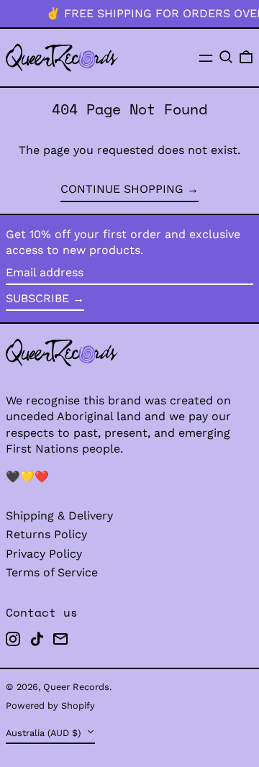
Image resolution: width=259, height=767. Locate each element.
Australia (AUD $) (44, 732)
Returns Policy (46, 534)
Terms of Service (52, 572)
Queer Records (76, 686)
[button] (226, 57)
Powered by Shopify (50, 705)
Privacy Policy (44, 553)
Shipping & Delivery (59, 515)
